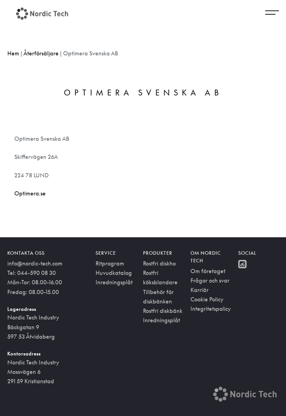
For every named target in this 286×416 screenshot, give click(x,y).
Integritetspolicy (210, 308)
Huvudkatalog (114, 272)
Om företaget (207, 271)
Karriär (199, 289)
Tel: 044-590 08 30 (31, 272)
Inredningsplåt (114, 282)
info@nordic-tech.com (34, 263)
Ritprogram (110, 263)
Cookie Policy (207, 299)
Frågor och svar (209, 280)
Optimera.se (30, 193)
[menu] (272, 13)
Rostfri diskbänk (162, 310)
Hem (13, 53)
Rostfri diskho (159, 263)
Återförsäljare (41, 53)
